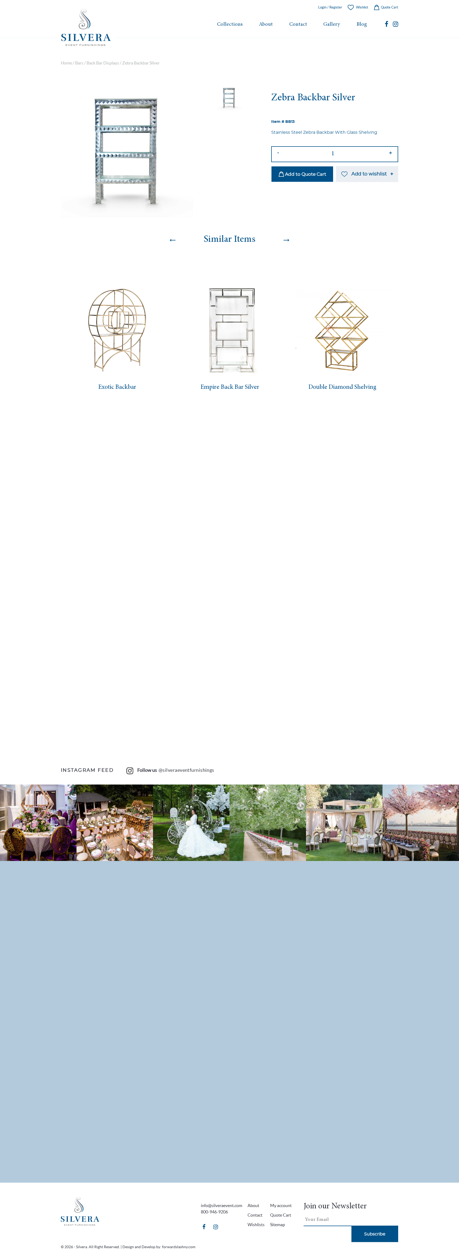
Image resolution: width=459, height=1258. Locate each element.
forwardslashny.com (178, 1247)
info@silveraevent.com (221, 1205)
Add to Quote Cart (305, 174)
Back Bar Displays (103, 63)
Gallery (331, 24)
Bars (79, 63)
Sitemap (277, 1224)
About (266, 24)
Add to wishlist (369, 174)
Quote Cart (389, 7)
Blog (361, 24)
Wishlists (256, 1224)
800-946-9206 (214, 1211)
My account (281, 1205)
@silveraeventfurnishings (186, 770)
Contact (298, 24)
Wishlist (362, 7)
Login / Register (330, 7)
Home (66, 63)
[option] (127, 151)
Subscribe (374, 1234)
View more (38, 822)
